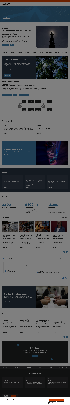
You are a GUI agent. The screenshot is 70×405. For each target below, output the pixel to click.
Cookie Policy (8, 402)
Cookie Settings (52, 402)
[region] (35, 401)
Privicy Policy (12, 402)
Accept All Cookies (56, 400)
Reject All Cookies (60, 402)
